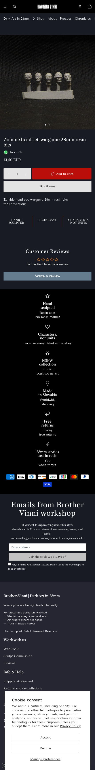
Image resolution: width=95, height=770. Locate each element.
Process (66, 18)
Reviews (9, 663)
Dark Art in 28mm (16, 18)
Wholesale (11, 649)
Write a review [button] (47, 276)
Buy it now (47, 186)
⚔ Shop (38, 18)
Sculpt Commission (18, 656)
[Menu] (5, 7)
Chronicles (83, 18)
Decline (45, 748)
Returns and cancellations (23, 688)
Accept (45, 737)
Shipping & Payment (18, 681)
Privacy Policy (70, 726)
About (52, 18)
